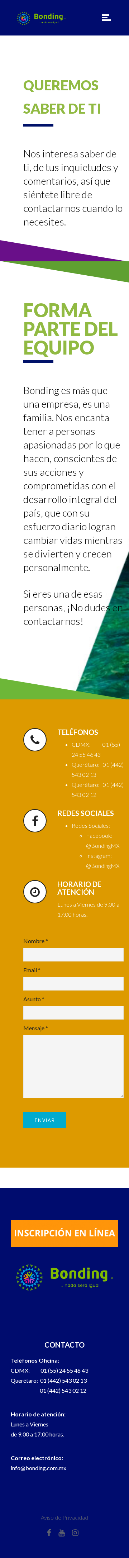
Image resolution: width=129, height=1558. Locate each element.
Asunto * (33, 999)
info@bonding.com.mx (38, 1467)
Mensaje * (35, 1028)
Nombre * (35, 940)
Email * (31, 969)
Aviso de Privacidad (64, 1517)
